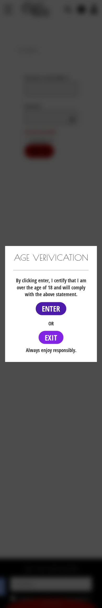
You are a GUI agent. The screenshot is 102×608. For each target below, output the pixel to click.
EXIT (51, 337)
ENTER (51, 308)
